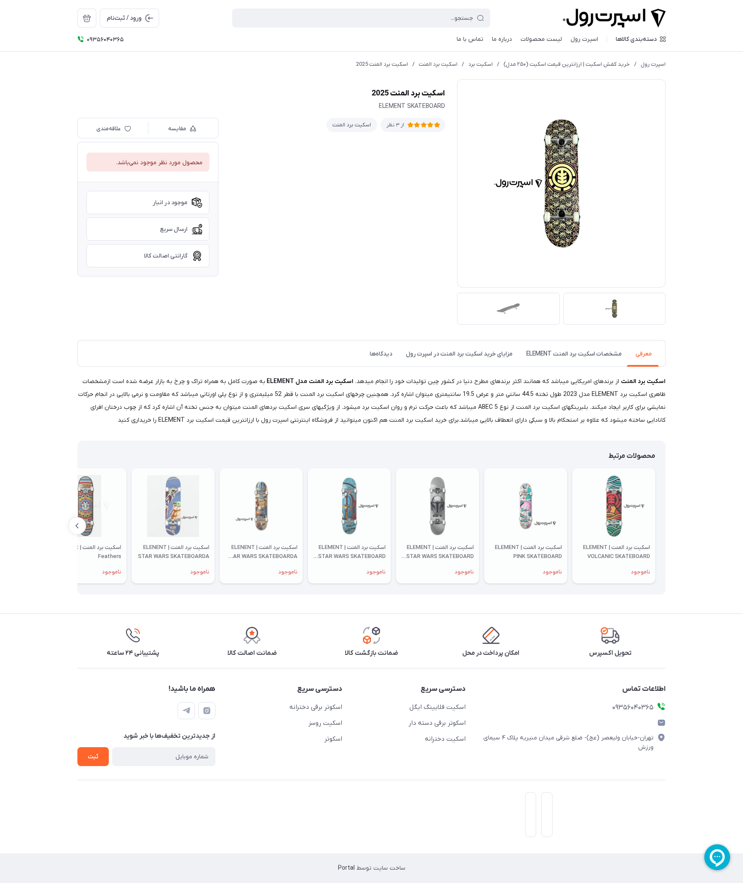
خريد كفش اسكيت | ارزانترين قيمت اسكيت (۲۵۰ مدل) (567, 64)
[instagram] (206, 710)
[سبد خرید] (86, 18)
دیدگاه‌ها (381, 354)
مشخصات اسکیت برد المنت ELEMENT (574, 354)
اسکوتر (333, 739)
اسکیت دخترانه (445, 739)
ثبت (93, 757)
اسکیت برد (480, 64)
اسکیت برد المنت (438, 64)
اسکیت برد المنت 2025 (382, 64)
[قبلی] (665, 525)
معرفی (644, 354)
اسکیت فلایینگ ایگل (437, 707)
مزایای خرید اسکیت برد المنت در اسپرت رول (459, 354)
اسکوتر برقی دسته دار (437, 723)
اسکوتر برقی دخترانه (315, 707)
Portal (346, 868)
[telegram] (186, 710)
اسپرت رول (653, 64)
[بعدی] (77, 525)
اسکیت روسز (325, 723)
